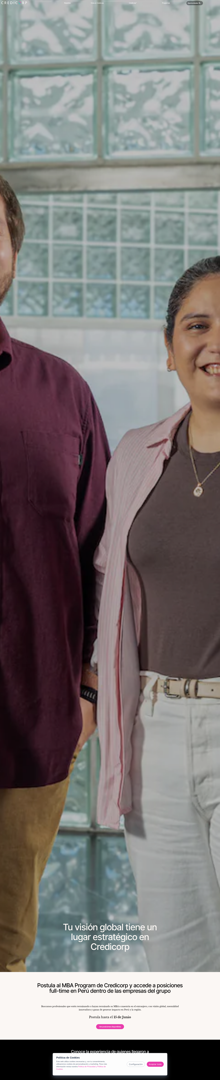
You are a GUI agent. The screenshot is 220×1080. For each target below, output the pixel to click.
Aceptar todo (155, 1064)
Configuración (136, 1064)
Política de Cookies (68, 1058)
